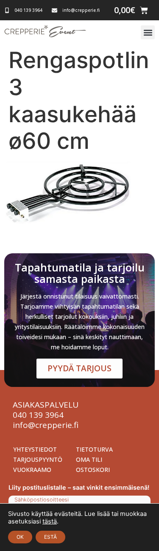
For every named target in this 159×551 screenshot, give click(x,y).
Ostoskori (93, 470)
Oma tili (89, 459)
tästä (49, 521)
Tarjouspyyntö (37, 459)
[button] (148, 32)
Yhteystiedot (35, 449)
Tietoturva (94, 449)
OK (20, 537)
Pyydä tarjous (79, 368)
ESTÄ (50, 537)
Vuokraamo (32, 470)
